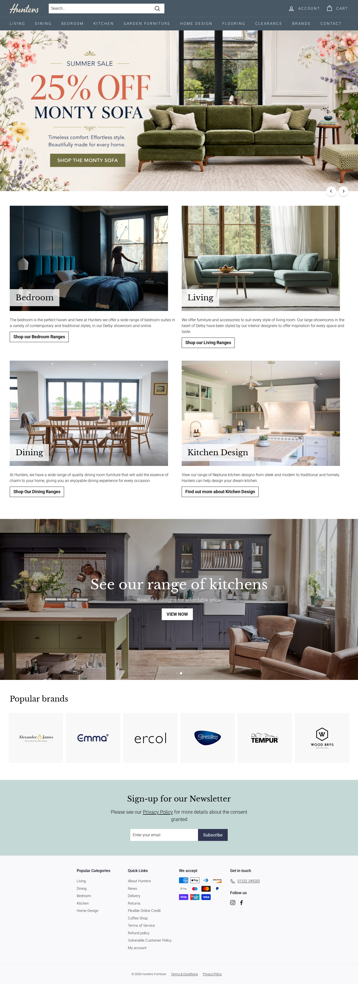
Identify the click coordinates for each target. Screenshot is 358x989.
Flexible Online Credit (144, 911)
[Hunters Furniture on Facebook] (241, 902)
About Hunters (139, 881)
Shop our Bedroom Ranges (39, 336)
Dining (43, 23)
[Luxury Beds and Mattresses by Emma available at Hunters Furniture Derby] (93, 738)
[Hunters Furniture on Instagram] (232, 902)
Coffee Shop (138, 918)
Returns (134, 903)
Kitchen (104, 23)
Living (17, 23)
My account (137, 948)
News (132, 888)
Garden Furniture (147, 23)
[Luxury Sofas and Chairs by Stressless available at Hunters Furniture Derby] (207, 738)
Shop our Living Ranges (208, 342)
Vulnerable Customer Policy (149, 940)
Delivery (134, 896)
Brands (301, 23)
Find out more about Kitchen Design (220, 491)
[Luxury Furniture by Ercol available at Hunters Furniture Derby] (150, 738)
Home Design (196, 23)
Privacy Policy (158, 812)
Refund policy (138, 933)
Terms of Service (141, 925)
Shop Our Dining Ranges (36, 491)
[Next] (343, 191)
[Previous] (331, 191)
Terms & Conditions (184, 974)
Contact (331, 23)
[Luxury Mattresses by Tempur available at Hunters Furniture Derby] (265, 738)
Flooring (233, 23)
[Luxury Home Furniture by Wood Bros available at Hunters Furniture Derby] (322, 738)
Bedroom (72, 23)
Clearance (269, 23)
